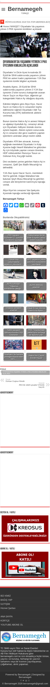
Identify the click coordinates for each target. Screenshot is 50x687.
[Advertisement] (25, 420)
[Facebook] (21, 680)
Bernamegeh (25, 9)
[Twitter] (23, 680)
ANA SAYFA (7, 616)
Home (5, 26)
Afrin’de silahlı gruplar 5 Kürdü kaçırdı (31, 385)
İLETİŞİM (5, 604)
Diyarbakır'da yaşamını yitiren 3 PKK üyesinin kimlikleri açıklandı (24, 372)
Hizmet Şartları (8, 608)
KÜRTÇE (5, 620)
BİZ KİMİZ (6, 596)
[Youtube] (26, 680)
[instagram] (29, 680)
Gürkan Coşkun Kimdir (15, 380)
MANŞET (15, 26)
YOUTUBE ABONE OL (12, 625)
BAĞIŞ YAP (6, 600)
